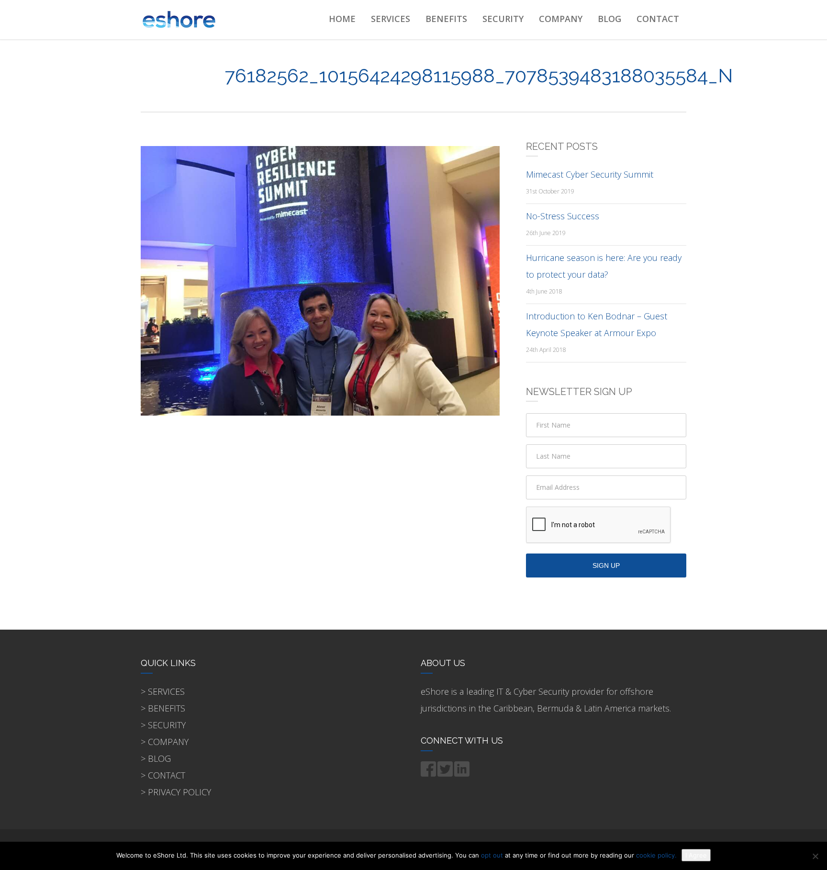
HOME (342, 18)
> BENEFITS (163, 708)
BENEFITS (446, 18)
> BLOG (156, 758)
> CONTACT (163, 775)
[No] (815, 856)
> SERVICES (163, 691)
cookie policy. (656, 855)
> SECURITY (163, 725)
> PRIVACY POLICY (176, 792)
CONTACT (658, 18)
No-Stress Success (562, 216)
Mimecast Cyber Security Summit (589, 174)
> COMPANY (165, 741)
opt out (492, 855)
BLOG (609, 18)
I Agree (696, 855)
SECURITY (503, 18)
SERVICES (390, 18)
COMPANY (560, 18)
